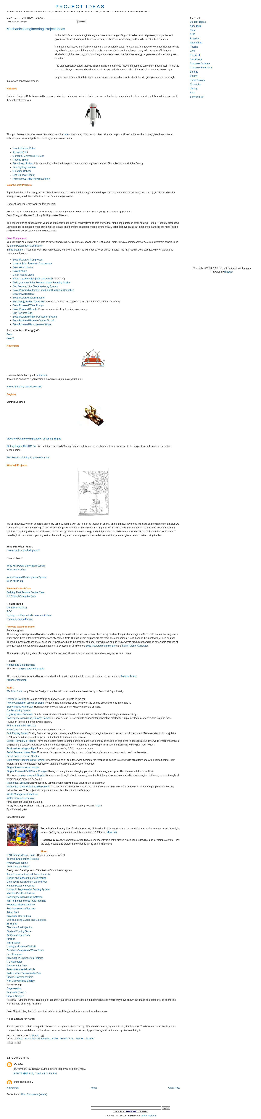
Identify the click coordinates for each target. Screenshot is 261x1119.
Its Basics (18, 152)
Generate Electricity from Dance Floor (27, 881)
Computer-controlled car (19, 619)
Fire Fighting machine (24, 167)
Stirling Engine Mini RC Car (21, 446)
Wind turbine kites (16, 569)
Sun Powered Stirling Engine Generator (28, 457)
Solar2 (10, 338)
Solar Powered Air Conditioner (26, 245)
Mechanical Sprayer (17, 782)
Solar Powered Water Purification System (35, 316)
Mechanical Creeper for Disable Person (28, 786)
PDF (98, 805)
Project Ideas (80, 6)
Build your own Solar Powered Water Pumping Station (42, 282)
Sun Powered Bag (22, 313)
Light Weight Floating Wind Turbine (25, 760)
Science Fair (196, 96)
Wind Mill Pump (15, 581)
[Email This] (8, 1042)
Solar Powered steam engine (101, 645)
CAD (20, 1038)
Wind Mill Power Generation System (26, 565)
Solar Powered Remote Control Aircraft (33, 320)
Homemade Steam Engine (21, 665)
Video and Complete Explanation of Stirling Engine (34, 438)
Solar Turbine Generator (135, 645)
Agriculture (195, 26)
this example (16, 249)
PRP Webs (149, 1115)
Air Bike (11, 939)
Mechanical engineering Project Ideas (36, 29)
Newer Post (13, 1087)
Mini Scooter (14, 942)
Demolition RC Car (17, 607)
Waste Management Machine (22, 794)
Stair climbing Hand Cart (20, 706)
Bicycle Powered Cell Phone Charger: (27, 771)
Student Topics (198, 22)
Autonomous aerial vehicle (21, 969)
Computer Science (200, 63)
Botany (193, 76)
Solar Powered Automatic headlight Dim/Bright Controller (43, 290)
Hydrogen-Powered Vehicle (21, 946)
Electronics (196, 59)
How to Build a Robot (24, 148)
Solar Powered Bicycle (25, 309)
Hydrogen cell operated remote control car (29, 615)
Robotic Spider (21, 159)
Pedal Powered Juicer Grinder (23, 756)
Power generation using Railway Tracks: (28, 718)
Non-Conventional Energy (21, 981)
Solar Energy (20, 271)
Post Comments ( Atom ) (34, 1094)
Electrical (195, 55)
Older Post (174, 1087)
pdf (25, 152)
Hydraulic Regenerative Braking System (28, 889)
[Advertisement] (30, 54)
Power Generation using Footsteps (25, 702)
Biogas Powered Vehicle (20, 977)
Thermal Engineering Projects (23, 859)
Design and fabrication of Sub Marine (26, 878)
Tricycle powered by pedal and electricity (28, 874)
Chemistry (195, 84)
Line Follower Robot (23, 175)
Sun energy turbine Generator (28, 301)
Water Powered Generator (20, 798)
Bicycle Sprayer (15, 996)
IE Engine (12, 923)
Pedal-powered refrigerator (21, 908)
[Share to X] (15, 1042)
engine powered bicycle (31, 668)
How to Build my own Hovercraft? (24, 386)
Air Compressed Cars (18, 935)
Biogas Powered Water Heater (23, 767)
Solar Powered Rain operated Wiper (32, 324)
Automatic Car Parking (19, 916)
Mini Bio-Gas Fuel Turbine (21, 893)
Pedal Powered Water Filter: (22, 752)
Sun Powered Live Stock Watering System (35, 286)
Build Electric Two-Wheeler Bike (24, 973)
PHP (192, 34)
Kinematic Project (16, 992)
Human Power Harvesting (20, 885)
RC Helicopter (14, 961)
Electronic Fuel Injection (19, 927)
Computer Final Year (201, 67)
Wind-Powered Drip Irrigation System (26, 577)
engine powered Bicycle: (31, 775)
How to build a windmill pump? (23, 550)
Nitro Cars (12, 729)
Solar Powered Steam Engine (29, 297)
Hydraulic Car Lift (16, 699)
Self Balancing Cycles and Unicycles (26, 920)
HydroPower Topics (17, 863)
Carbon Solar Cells (17, 965)
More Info (112, 832)
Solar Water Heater (23, 267)
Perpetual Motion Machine (21, 904)
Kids (192, 92)
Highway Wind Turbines (19, 714)
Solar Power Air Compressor (28, 259)
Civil (192, 51)
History (193, 88)
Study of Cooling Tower (19, 931)
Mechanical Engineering (42, 1038)
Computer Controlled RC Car (28, 156)
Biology (194, 71)
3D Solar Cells (14, 691)
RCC (9, 611)
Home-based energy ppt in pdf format (32, 278)
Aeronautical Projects (18, 866)
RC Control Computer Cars (21, 596)
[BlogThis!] (11, 1042)
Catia (32, 855)
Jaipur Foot (13, 912)
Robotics (67, 1038)
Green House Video (23, 275)
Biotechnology (197, 80)
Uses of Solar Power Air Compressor (32, 263)
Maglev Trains (128, 676)
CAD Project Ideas (17, 855)
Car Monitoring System (19, 710)
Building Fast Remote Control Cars (25, 592)
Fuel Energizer (15, 954)
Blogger (228, 271)
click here (42, 375)
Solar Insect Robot (22, 163)
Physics (194, 47)
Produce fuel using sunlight (21, 748)
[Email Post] (41, 1035)
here (66, 134)
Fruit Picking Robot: (17, 733)
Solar (9, 334)
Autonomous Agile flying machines (31, 178)
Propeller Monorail (16, 680)
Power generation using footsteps (24, 897)
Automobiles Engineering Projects (25, 958)
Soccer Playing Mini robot (20, 741)
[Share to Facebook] (19, 1042)
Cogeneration (14, 988)
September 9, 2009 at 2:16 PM (35, 1073)
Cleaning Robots (22, 171)
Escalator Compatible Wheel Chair (25, 950)
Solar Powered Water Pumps (28, 305)
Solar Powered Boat (23, 294)
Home (93, 1087)
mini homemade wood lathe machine (26, 900)
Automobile (196, 42)
